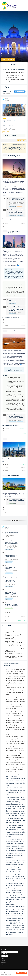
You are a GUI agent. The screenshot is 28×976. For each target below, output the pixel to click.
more (6, 195)
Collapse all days (21, 140)
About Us (3, 960)
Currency (3, 949)
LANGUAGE (4, 953)
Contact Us (3, 962)
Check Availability (21, 972)
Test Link (3, 964)
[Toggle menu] (25, 5)
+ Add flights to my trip (19, 91)
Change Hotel (6, 131)
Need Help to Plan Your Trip (8, 59)
